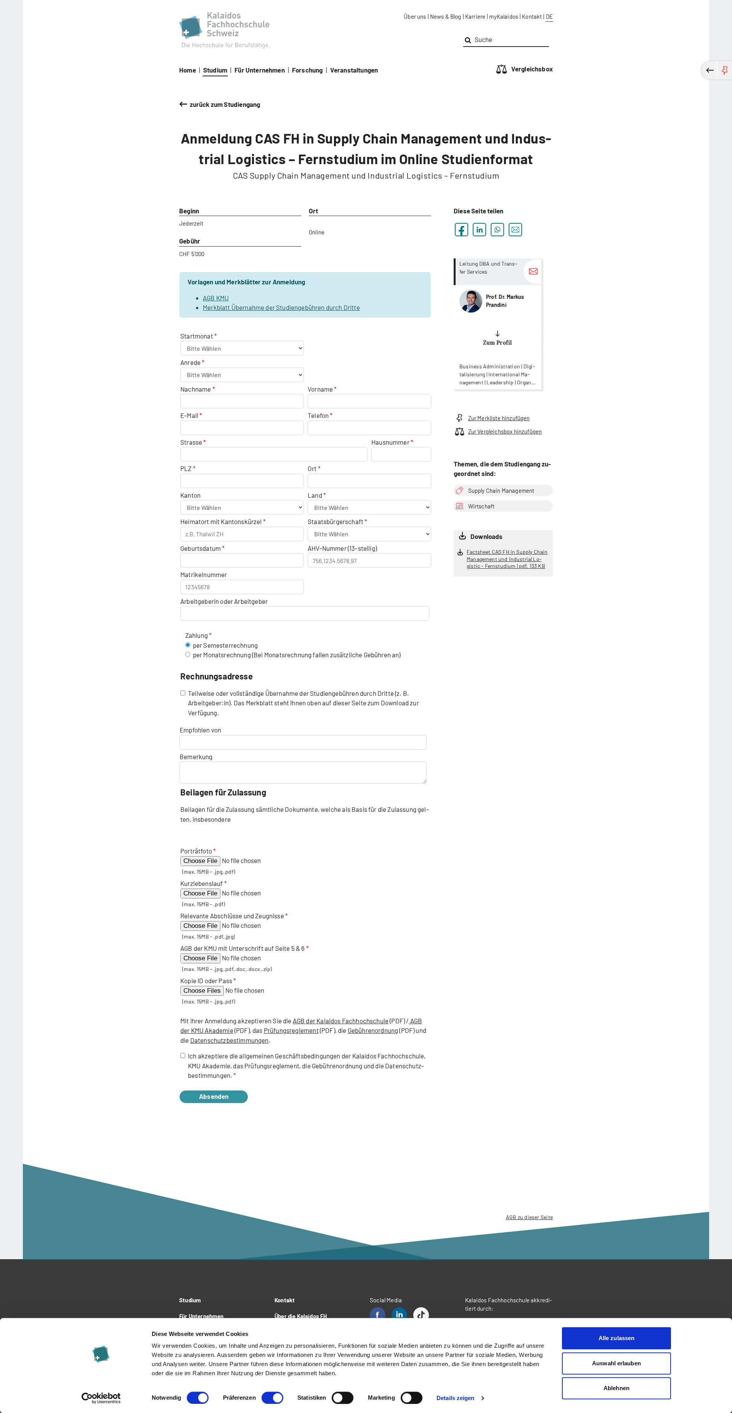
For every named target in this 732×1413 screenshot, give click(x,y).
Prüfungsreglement (291, 1030)
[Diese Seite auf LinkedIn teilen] (479, 229)
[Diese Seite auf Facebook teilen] (461, 229)
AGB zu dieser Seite (529, 1217)
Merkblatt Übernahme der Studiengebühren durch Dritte (281, 307)
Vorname (320, 389)
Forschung (307, 70)
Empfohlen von (200, 730)
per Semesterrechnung (225, 645)
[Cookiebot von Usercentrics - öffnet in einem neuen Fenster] (101, 1398)
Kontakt (532, 16)
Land (315, 495)
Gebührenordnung (373, 1030)
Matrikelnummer (203, 574)
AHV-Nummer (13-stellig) (342, 548)
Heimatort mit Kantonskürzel (221, 521)
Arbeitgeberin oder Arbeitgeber (224, 601)
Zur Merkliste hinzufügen (499, 418)
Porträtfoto (196, 851)
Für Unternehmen (259, 70)
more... (497, 323)
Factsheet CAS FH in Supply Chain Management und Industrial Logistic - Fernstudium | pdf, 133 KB (507, 558)
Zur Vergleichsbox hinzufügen (505, 431)
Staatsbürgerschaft (336, 521)
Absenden (213, 1096)
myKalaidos (503, 16)
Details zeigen (455, 1398)
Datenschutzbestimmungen (229, 1040)
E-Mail (189, 415)
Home (187, 70)
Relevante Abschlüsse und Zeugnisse (232, 915)
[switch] (272, 1398)
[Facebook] (377, 1315)
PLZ (186, 468)
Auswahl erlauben (616, 1363)
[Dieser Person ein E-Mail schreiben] (532, 272)
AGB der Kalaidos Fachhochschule (340, 1020)
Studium (215, 70)
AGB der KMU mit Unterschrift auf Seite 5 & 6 (242, 948)
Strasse (191, 442)
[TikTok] (421, 1315)
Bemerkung (196, 756)
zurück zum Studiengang (225, 104)
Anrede (191, 362)
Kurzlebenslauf (201, 883)
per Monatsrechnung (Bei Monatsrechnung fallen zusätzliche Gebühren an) (297, 654)
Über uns (415, 16)
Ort (312, 468)
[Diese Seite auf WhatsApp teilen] (497, 229)
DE (549, 16)
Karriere (475, 16)
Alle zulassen (616, 1338)
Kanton (190, 495)
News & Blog (445, 16)
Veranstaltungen (354, 70)
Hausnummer (390, 442)
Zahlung (196, 635)
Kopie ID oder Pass (206, 980)
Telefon (318, 415)
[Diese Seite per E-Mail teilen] (515, 229)
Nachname (195, 389)
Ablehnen (616, 1388)
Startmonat (197, 336)
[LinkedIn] (399, 1315)
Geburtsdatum (200, 548)
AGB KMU (216, 298)
